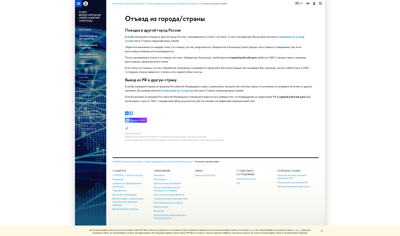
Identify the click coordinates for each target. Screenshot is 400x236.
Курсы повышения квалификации (169, 194)
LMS (238, 183)
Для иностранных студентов (88, 46)
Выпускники (159, 210)
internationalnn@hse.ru (89, 103)
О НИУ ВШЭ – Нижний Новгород (127, 175)
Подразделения (119, 190)
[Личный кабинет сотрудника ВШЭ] (314, 3)
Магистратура (160, 179)
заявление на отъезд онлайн (180, 90)
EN (301, 3)
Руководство (118, 179)
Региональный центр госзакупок (168, 202)
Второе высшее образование (167, 183)
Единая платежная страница (125, 209)
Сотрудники (85, 63)
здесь (251, 230)
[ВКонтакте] (127, 113)
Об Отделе (85, 29)
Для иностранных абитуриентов (88, 37)
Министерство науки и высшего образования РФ (292, 177)
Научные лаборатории (205, 175)
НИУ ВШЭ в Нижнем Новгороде (127, 161)
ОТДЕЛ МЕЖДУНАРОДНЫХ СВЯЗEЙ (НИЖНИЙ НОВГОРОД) (90, 16)
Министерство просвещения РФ (293, 182)
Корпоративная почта (246, 178)
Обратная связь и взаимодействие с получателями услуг (170, 216)
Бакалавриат (159, 175)
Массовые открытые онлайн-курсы (294, 186)
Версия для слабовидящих (124, 194)
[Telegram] (131, 113)
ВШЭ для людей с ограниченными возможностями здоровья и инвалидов (127, 201)
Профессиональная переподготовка (171, 198)
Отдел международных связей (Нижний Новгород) (168, 161)
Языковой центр (161, 206)
